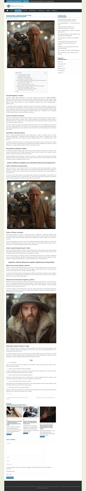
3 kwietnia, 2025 (44, 423)
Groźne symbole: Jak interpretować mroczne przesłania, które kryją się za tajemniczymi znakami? (67, 43)
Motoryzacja (32, 10)
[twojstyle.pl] (7, 10)
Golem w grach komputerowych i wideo (26, 84)
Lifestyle (25, 10)
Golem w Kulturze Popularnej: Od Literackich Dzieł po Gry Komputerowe (31, 80)
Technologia (41, 10)
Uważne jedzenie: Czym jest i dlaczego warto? (45, 397)
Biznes (11, 10)
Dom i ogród (18, 10)
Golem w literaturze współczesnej (25, 81)
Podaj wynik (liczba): (10, 471)
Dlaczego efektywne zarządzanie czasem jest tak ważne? (17, 398)
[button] (44, 73)
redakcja (16, 18)
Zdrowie (48, 10)
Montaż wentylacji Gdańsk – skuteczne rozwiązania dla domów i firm (45, 1)
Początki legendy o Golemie (24, 74)
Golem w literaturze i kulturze (24, 76)
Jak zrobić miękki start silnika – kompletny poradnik (68, 50)
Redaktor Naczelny (17, 418)
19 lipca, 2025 (26, 418)
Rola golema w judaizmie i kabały (25, 79)
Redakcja (54, 10)
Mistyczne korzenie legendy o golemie (26, 87)
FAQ (17, 91)
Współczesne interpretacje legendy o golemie (27, 88)
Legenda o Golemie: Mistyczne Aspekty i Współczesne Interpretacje (30, 85)
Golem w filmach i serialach (23, 83)
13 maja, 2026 (9, 418)
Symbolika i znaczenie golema (25, 77)
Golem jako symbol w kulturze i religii (25, 90)
